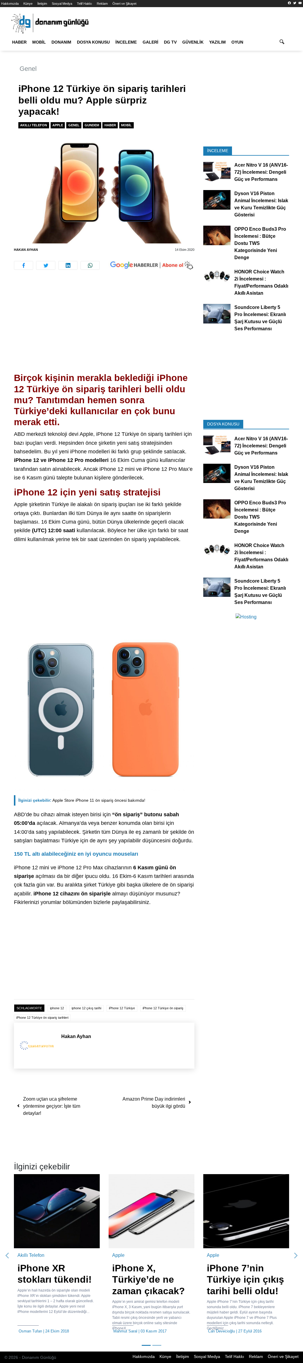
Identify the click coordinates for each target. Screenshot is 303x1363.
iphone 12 (57, 1008)
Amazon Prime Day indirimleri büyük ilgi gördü (154, 1102)
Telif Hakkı (84, 3)
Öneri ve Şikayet (124, 3)
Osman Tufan (30, 1331)
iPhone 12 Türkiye (122, 1008)
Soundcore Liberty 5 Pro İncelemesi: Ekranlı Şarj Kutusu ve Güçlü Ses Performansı (260, 318)
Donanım (61, 42)
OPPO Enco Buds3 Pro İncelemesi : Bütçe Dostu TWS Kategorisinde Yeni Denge (260, 243)
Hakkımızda (10, 3)
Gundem (92, 125)
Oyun (237, 42)
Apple (57, 125)
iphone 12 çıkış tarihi (86, 1008)
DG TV (170, 42)
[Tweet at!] (45, 265)
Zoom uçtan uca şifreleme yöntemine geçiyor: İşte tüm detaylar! (51, 1106)
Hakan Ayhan (26, 249)
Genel (28, 68)
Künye (28, 3)
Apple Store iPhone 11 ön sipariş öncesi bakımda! (81, 800)
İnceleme (126, 42)
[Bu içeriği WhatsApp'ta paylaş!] (90, 265)
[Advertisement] (104, 328)
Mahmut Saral (125, 1331)
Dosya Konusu (93, 42)
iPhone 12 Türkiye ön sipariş (163, 1008)
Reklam (102, 3)
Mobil (39, 42)
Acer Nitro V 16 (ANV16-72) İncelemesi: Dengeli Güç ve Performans (261, 172)
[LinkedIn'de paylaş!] (68, 265)
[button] (7, 1255)
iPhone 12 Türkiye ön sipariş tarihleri (42, 1017)
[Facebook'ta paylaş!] (23, 265)
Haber (19, 42)
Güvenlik (193, 42)
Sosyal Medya (62, 3)
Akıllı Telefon (33, 125)
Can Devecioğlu (221, 1331)
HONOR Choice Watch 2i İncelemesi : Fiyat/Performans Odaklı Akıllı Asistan (261, 282)
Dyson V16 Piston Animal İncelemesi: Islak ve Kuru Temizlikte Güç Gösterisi (261, 204)
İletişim (42, 3)
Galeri (150, 42)
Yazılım (217, 42)
